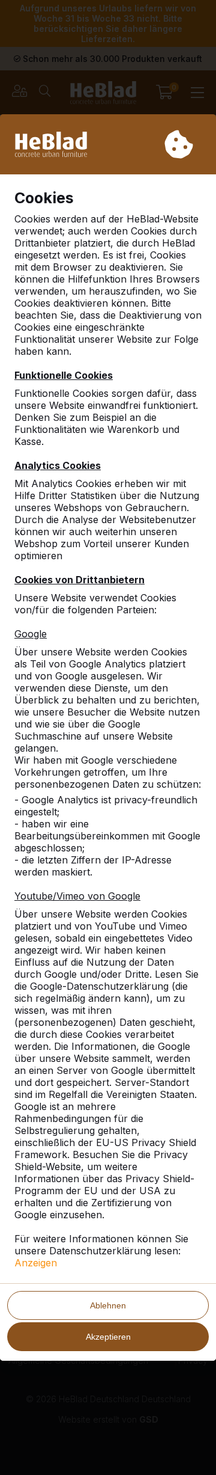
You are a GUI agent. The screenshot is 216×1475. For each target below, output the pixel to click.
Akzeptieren (108, 1337)
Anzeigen (35, 1263)
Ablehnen (108, 1305)
